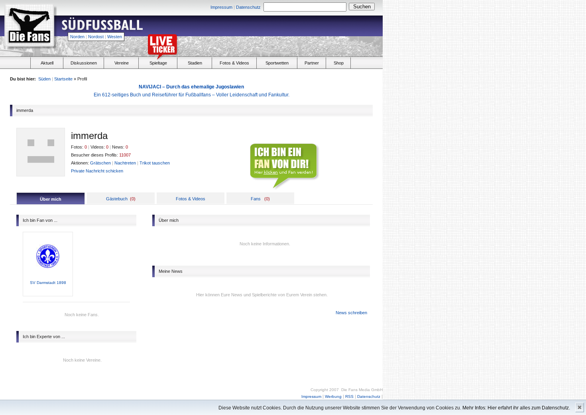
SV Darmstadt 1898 (48, 282)
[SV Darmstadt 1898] (48, 278)
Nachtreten (125, 163)
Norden (77, 36)
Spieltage (158, 63)
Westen (114, 36)
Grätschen (100, 163)
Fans (256, 198)
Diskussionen (84, 63)
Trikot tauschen (155, 163)
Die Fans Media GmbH (362, 390)
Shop (339, 63)
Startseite (63, 78)
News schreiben (351, 312)
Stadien (195, 63)
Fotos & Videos (234, 63)
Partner (312, 63)
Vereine (121, 63)
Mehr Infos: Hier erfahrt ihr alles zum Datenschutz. (516, 408)
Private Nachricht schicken (97, 170)
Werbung (333, 396)
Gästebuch (117, 198)
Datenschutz (248, 7)
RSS (349, 396)
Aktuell (47, 63)
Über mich (50, 199)
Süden (44, 78)
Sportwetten (277, 63)
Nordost (96, 36)
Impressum (221, 7)
